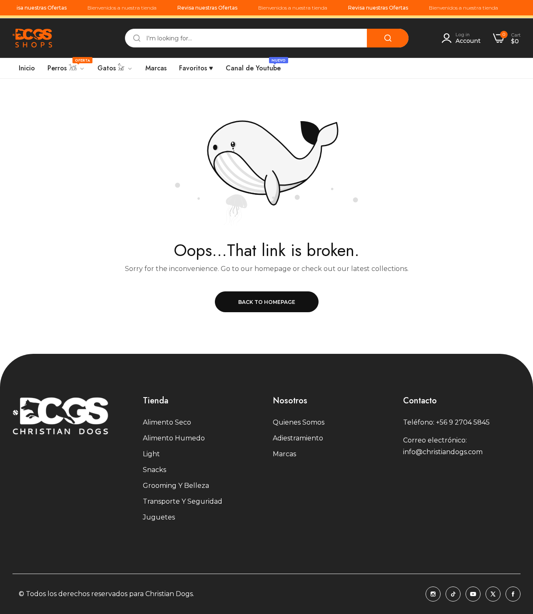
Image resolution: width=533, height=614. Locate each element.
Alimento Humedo (174, 438)
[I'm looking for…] (387, 38)
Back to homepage (266, 302)
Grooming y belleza (176, 486)
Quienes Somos (298, 422)
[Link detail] (433, 594)
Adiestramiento (298, 438)
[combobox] (266, 38)
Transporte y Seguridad (182, 501)
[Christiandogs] (32, 38)
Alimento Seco (167, 422)
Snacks (154, 470)
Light (151, 454)
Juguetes (159, 517)
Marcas (284, 454)
